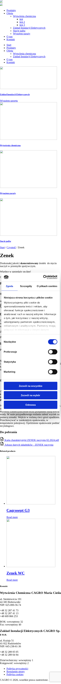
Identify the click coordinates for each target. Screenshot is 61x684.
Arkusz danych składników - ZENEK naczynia (29, 444)
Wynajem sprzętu (9, 100)
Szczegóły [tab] (26, 286)
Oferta (10, 13)
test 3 (22, 25)
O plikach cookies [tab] (47, 286)
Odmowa (30, 404)
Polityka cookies (15, 674)
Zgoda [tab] (9, 286)
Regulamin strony (16, 671)
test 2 (22, 22)
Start (9, 45)
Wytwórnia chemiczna (24, 16)
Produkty (11, 10)
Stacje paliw (19, 30)
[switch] (52, 351)
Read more (12, 517)
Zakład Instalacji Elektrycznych (29, 27)
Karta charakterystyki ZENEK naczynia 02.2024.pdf (32, 440)
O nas (10, 36)
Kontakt (11, 39)
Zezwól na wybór (30, 395)
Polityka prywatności (17, 668)
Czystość (11, 247)
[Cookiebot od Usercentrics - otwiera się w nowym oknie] (43, 277)
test (21, 19)
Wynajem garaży (21, 33)
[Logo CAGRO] (1, 1)
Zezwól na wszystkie (30, 385)
